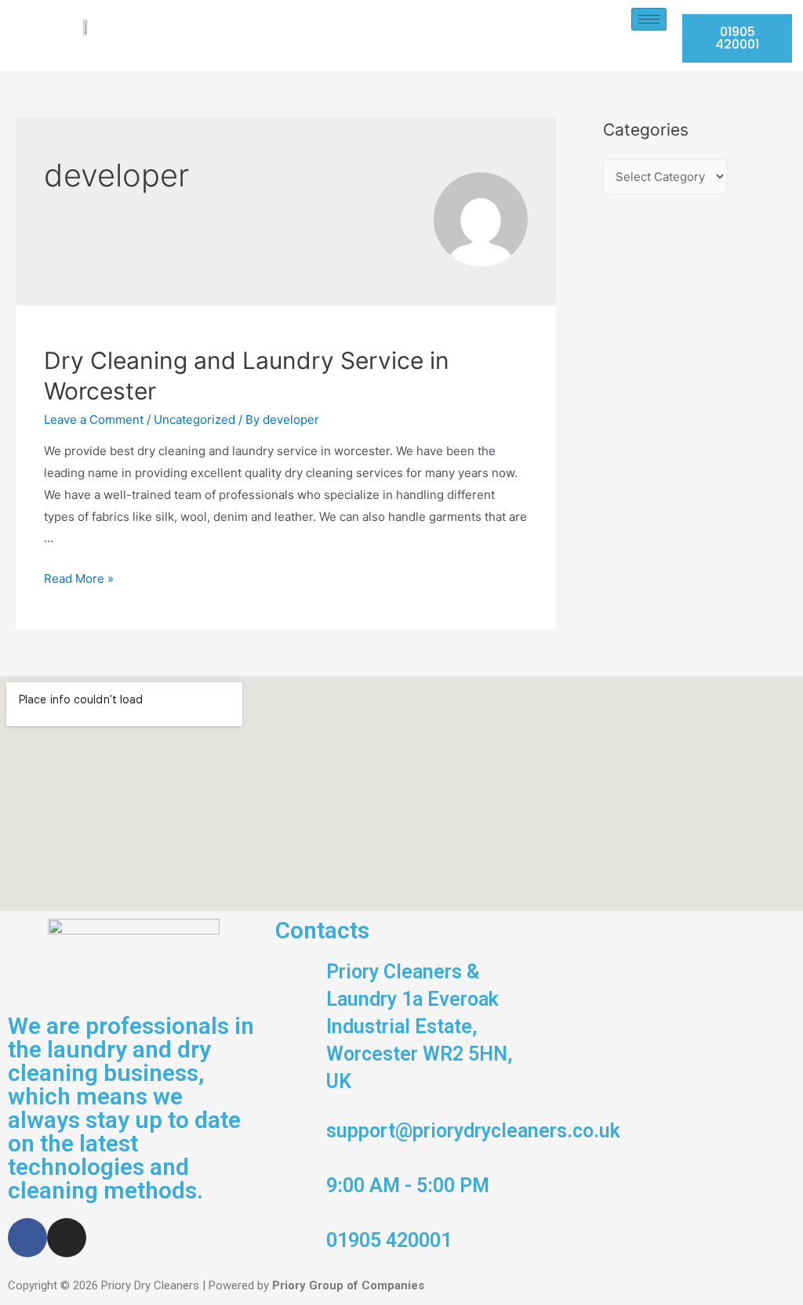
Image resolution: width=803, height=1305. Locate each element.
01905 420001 (389, 1240)
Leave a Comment (94, 419)
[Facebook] (27, 1237)
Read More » (79, 578)
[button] (736, 38)
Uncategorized (194, 419)
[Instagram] (66, 1237)
